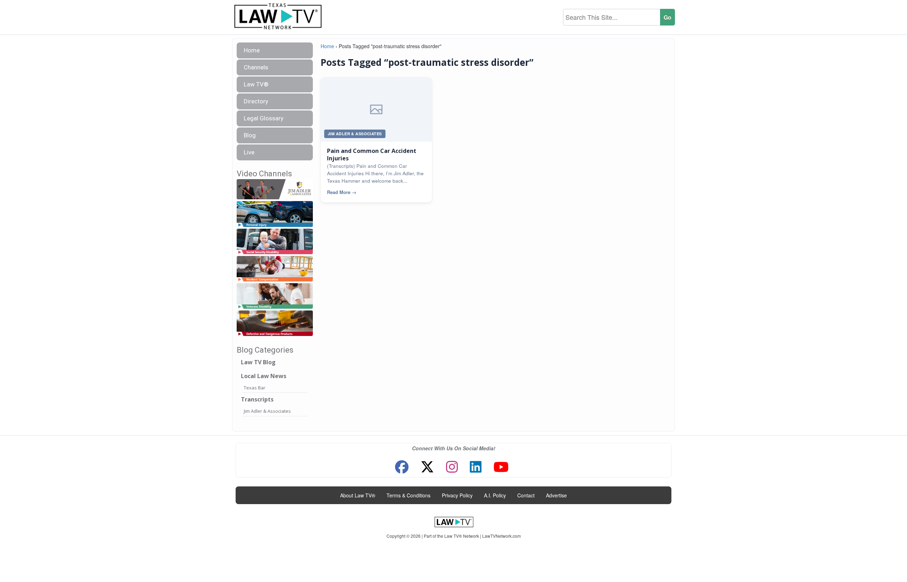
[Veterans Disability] (275, 296)
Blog (250, 135)
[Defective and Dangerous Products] (275, 323)
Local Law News (263, 376)
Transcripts (257, 399)
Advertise (556, 495)
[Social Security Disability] (275, 241)
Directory (256, 101)
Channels (256, 67)
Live (249, 152)
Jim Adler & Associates (267, 411)
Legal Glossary (263, 118)
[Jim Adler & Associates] (275, 189)
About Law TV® (357, 495)
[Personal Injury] (275, 214)
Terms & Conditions (408, 495)
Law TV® (256, 84)
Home (252, 50)
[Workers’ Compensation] (275, 269)
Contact (526, 495)
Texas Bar (254, 387)
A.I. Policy (495, 495)
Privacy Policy (457, 495)
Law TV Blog (258, 362)
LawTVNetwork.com (501, 536)
